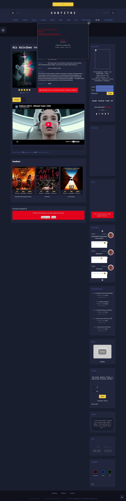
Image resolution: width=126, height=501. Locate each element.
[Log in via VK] (102, 113)
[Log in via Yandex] (108, 113)
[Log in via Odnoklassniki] (105, 113)
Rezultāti (100, 400)
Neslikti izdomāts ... (97, 258)
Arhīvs (105, 400)
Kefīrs (93, 234)
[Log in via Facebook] (96, 113)
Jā (97, 387)
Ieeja (53, 217)
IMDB (49, 83)
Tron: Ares (99, 269)
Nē (97, 391)
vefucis (106, 295)
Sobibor (102, 361)
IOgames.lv (99, 253)
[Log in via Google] (99, 113)
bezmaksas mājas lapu (53, 498)
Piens (106, 312)
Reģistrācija (45, 217)
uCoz (61, 498)
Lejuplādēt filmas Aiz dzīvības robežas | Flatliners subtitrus (59, 90)
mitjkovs (106, 303)
